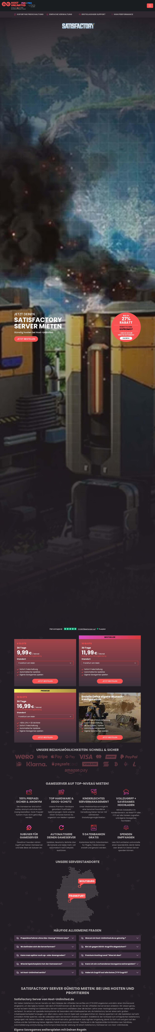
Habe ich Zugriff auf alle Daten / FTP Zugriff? (106, 972)
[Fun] (64, 5)
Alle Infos (126, 338)
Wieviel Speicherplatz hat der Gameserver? (41, 964)
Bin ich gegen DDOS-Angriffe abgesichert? (105, 946)
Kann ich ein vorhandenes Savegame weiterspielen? (110, 964)
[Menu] (150, 5)
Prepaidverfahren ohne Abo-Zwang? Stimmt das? (45, 938)
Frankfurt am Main (26, 663)
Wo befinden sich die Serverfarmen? (38, 946)
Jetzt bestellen (45, 681)
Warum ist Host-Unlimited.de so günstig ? (105, 938)
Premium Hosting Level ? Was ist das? (103, 955)
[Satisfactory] (77, 327)
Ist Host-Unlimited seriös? (33, 972)
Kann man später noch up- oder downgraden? (43, 955)
